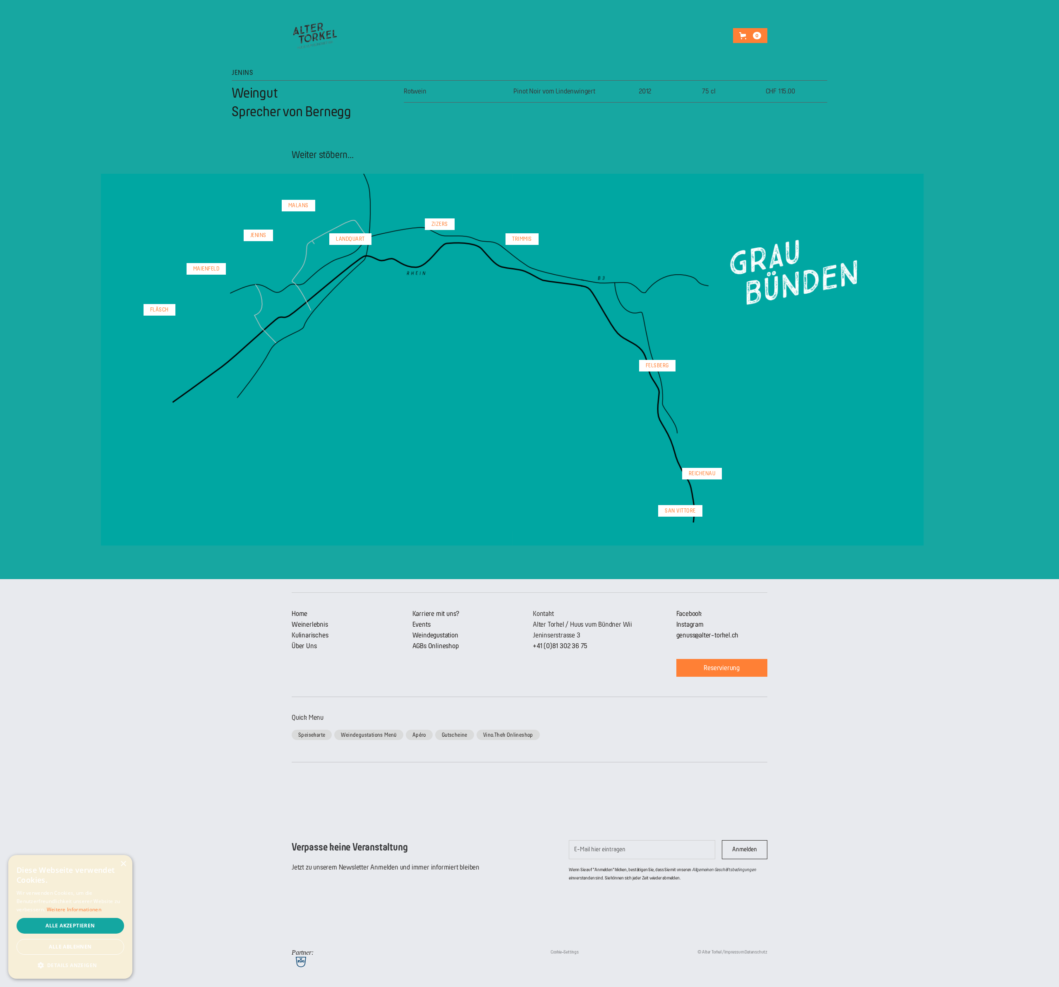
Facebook (689, 613)
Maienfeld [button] (206, 268)
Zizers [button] (439, 224)
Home (299, 613)
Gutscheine (454, 734)
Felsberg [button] (657, 365)
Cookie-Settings (565, 952)
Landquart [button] (350, 238)
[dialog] (70, 917)
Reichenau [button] (702, 473)
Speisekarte (311, 734)
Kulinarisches (310, 635)
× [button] (123, 864)
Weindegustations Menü (368, 734)
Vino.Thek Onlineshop (508, 734)
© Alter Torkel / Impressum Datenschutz (732, 952)
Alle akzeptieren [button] (70, 925)
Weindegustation (435, 635)
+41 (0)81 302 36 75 (560, 646)
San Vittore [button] (680, 510)
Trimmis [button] (522, 238)
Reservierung (722, 668)
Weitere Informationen (74, 909)
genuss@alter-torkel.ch (707, 635)
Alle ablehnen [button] (70, 946)
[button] (750, 35)
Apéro (419, 734)
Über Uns (304, 646)
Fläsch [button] (159, 309)
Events (421, 624)
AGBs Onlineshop (435, 646)
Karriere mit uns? (436, 613)
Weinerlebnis (310, 624)
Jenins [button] (258, 235)
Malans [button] (298, 205)
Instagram (690, 624)
